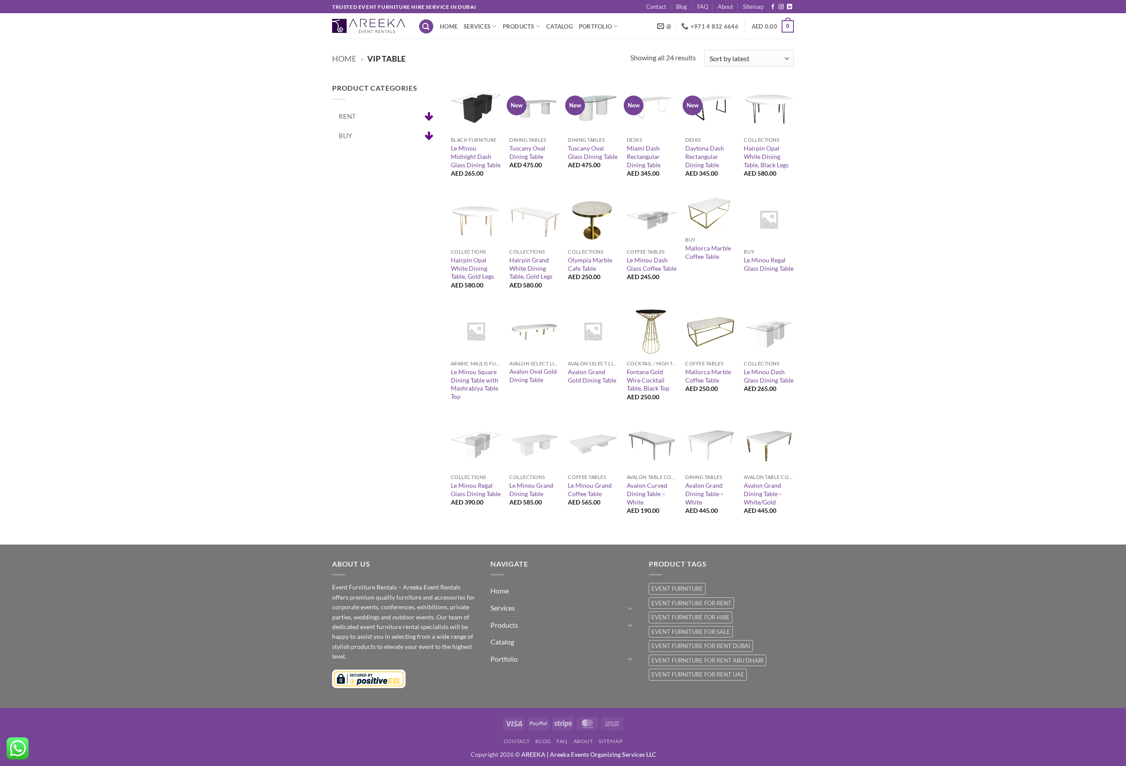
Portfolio (595, 26)
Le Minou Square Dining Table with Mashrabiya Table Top (474, 384)
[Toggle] (630, 608)
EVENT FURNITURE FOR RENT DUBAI (700, 645)
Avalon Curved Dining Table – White (647, 493)
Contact (656, 6)
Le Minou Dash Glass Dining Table (768, 376)
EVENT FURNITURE (677, 588)
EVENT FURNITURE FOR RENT (691, 603)
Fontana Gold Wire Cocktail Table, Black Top (648, 380)
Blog (681, 6)
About (725, 6)
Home (448, 26)
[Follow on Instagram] (781, 7)
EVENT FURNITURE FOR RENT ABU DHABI (707, 660)
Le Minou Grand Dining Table (531, 489)
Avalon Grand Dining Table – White (704, 493)
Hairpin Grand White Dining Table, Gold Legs (530, 268)
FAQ (702, 6)
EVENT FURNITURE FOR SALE (690, 631)
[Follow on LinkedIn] (789, 7)
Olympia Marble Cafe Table (590, 264)
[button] (426, 26)
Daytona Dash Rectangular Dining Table (704, 156)
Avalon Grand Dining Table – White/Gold (763, 493)
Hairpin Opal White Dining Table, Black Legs (766, 156)
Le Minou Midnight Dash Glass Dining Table (476, 156)
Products (518, 26)
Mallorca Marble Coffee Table (708, 252)
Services (477, 26)
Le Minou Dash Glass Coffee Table (651, 264)
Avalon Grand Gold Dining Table (592, 376)
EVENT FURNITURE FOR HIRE (690, 617)
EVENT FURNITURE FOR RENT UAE (697, 674)
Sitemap (753, 6)
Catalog (559, 26)
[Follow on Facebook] (772, 7)
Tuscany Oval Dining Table (527, 152)
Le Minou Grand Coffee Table (590, 489)
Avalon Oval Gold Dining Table (533, 375)
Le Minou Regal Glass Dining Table (768, 264)
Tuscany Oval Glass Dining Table (593, 152)
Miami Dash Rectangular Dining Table (644, 156)
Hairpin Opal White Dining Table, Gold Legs (472, 268)
